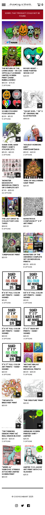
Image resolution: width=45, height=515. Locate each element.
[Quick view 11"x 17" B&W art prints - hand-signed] (39, 323)
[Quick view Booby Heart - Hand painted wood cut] (39, 62)
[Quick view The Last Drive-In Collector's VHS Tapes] (18, 213)
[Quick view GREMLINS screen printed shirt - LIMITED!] (39, 425)
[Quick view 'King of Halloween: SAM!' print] (39, 175)
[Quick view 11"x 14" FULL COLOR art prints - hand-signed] (18, 323)
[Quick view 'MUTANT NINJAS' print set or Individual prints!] (39, 359)
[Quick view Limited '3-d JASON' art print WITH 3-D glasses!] (39, 461)
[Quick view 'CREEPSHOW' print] (18, 249)
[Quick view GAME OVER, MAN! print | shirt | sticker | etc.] (18, 139)
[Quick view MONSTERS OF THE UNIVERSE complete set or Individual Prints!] (39, 249)
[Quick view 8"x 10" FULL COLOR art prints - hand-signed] (18, 287)
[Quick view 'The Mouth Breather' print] (18, 394)
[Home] (19, 5)
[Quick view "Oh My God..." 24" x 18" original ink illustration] (39, 105)
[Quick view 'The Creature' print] (39, 394)
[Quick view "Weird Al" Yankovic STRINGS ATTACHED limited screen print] (18, 461)
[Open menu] (4, 4)
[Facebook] (28, 505)
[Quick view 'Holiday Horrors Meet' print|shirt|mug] (39, 139)
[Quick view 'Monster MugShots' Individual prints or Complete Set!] (18, 175)
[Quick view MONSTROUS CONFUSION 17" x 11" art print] (39, 213)
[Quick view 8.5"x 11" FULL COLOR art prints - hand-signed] (39, 287)
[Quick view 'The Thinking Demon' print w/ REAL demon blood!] (18, 425)
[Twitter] (22, 505)
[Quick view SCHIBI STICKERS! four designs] (18, 105)
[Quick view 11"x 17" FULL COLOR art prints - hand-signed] (18, 359)
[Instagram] (16, 505)
